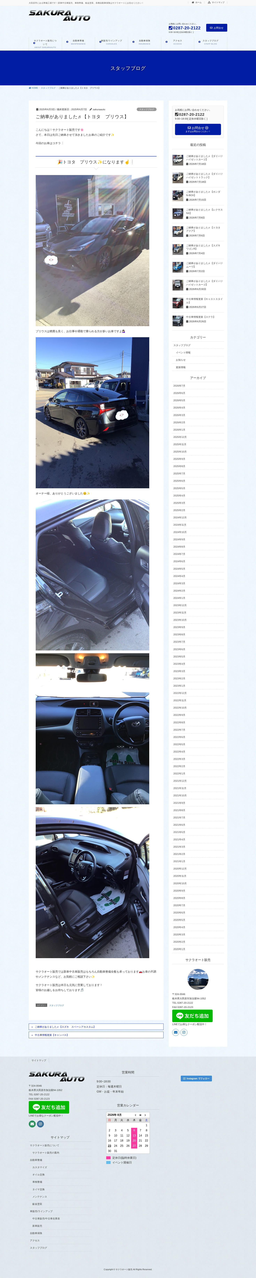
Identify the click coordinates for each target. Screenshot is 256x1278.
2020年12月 (180, 868)
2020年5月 (179, 920)
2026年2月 (179, 422)
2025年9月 (179, 459)
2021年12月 (180, 780)
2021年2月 (179, 854)
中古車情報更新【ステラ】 (200, 317)
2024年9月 (179, 539)
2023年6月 (179, 649)
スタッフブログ (146, 109)
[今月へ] (140, 1115)
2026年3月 (179, 415)
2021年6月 (179, 824)
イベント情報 (183, 352)
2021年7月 (179, 817)
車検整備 (37, 1181)
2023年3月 (179, 671)
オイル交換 (38, 1174)
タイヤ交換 (38, 1189)
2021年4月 (179, 839)
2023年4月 (179, 663)
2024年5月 (179, 568)
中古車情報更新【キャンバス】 (52, 1035)
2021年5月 (179, 832)
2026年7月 (179, 385)
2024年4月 (179, 576)
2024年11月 (179, 524)
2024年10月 (180, 532)
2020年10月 (180, 883)
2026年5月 (179, 400)
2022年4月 (179, 751)
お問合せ (218, 27)
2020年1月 (179, 949)
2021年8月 (179, 810)
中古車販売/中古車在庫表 (46, 1218)
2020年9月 (179, 890)
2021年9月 (179, 803)
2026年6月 (179, 393)
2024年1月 (179, 598)
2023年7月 (179, 641)
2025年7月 (179, 473)
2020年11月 (179, 876)
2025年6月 (179, 480)
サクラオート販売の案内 (45, 1152)
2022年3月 (179, 759)
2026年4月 (179, 407)
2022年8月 (179, 722)
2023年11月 (179, 612)
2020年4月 (179, 927)
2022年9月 (179, 715)
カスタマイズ (39, 1167)
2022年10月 (180, 707)
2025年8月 (179, 466)
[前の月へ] (134, 1115)
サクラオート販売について (44, 1145)
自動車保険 (36, 1233)
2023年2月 (179, 678)
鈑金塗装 (37, 1204)
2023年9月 (179, 627)
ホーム (198, 2)
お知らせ (181, 359)
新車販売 (37, 1225)
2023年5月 (179, 656)
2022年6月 (179, 737)
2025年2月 (179, 510)
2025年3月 (179, 503)
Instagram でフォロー (198, 1078)
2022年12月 (180, 693)
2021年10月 (180, 795)
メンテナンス (39, 1196)
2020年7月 (179, 905)
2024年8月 (179, 546)
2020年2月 (179, 941)
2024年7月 (179, 554)
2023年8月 (179, 634)
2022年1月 (179, 773)
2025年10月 (180, 451)
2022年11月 (179, 700)
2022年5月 (179, 744)
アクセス (35, 1240)
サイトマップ (217, 2)
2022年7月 (179, 729)
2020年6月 (179, 912)
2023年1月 (179, 685)
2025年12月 (180, 437)
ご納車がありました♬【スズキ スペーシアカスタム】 (65, 1026)
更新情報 (181, 367)
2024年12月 (180, 517)
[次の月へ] (146, 1115)
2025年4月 (179, 495)
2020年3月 (179, 934)
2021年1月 (179, 861)
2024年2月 (179, 590)
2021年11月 (179, 788)
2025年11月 (179, 444)
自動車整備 (36, 1160)
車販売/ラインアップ (41, 1211)
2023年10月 (180, 619)
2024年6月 (179, 561)
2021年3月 (179, 846)
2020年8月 (179, 898)
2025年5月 (179, 488)
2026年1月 (179, 429)
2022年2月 (179, 766)
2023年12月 (180, 605)
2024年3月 (179, 583)
